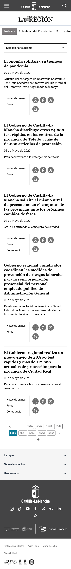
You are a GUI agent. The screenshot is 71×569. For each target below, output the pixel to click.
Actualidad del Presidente (35, 31)
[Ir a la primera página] (13, 426)
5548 (49, 426)
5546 (30, 426)
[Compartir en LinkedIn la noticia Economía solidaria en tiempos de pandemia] (35, 109)
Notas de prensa (16, 98)
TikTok (20, 509)
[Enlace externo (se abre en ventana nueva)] (25, 562)
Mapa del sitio (50, 546)
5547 (39, 426)
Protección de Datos (14, 546)
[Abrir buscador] (64, 6)
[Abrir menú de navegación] (7, 5)
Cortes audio (14, 250)
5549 (58, 426)
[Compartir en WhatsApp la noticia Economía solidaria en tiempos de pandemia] (35, 100)
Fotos (10, 104)
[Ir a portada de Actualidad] (35, 19)
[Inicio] (35, 494)
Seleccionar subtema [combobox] (19, 47)
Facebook (35, 509)
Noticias (9, 31)
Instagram (12, 509)
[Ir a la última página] (35, 439)
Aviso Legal (33, 546)
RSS (35, 515)
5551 (23, 432)
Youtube (28, 509)
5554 (51, 432)
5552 (32, 432)
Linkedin (59, 509)
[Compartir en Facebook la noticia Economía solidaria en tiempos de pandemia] (43, 100)
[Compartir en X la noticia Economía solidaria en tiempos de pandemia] (51, 100)
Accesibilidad (10, 553)
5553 (42, 432)
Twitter (43, 509)
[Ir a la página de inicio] (35, 5)
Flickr (51, 509)
